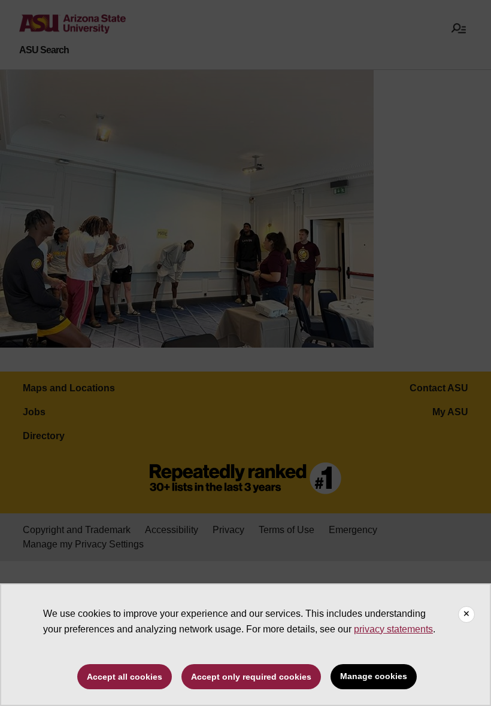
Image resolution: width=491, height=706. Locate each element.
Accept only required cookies (251, 676)
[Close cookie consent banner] (466, 614)
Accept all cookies (124, 676)
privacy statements (393, 629)
